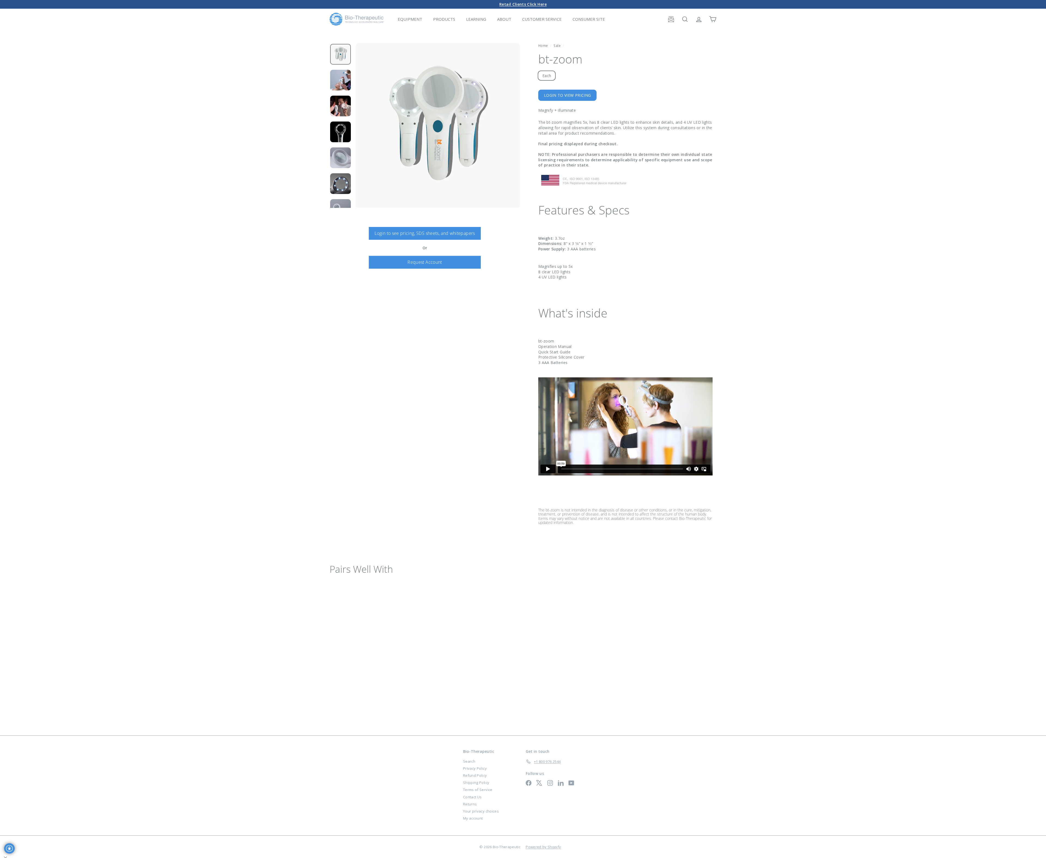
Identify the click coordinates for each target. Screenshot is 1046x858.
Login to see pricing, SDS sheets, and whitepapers (425, 233)
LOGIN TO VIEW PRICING (567, 95)
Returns (470, 804)
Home (543, 45)
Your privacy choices (481, 811)
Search (469, 761)
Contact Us (472, 797)
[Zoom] (437, 125)
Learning (476, 19)
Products (444, 19)
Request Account (425, 262)
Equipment (410, 19)
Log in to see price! (353, 665)
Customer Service (542, 19)
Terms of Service (477, 789)
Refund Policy (475, 775)
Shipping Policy (476, 782)
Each (546, 75)
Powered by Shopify (543, 846)
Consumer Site (589, 19)
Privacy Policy (475, 768)
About (504, 19)
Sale (557, 45)
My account (473, 818)
